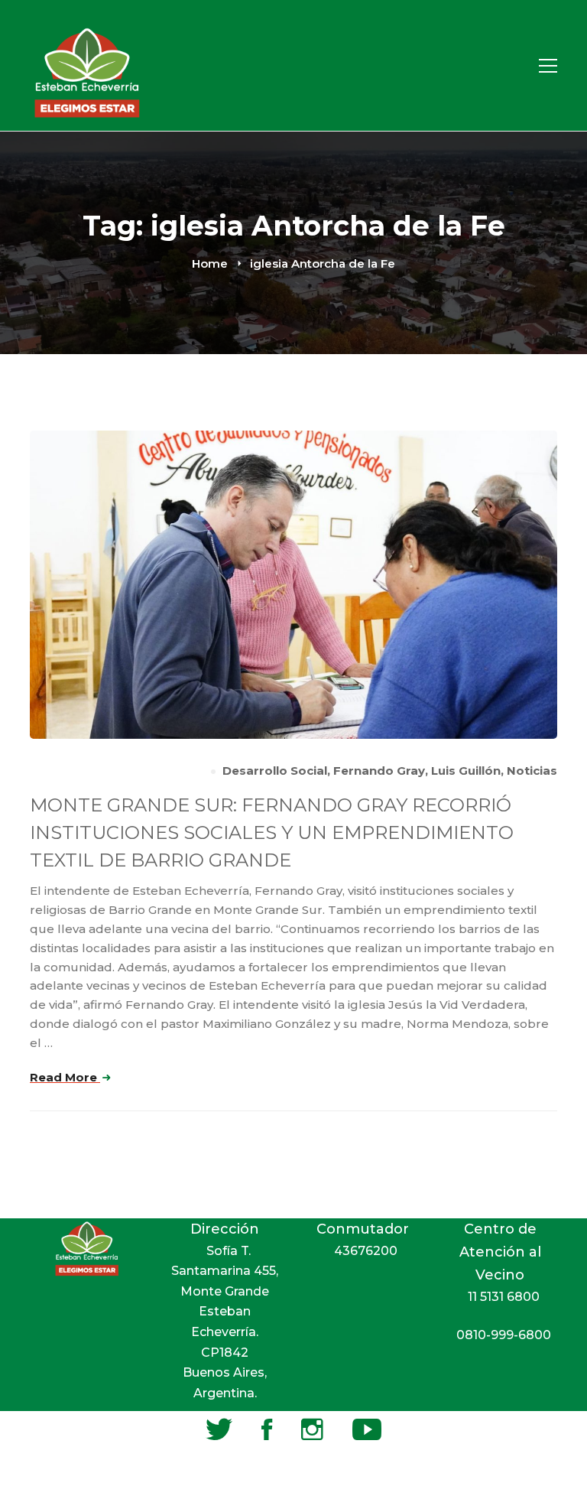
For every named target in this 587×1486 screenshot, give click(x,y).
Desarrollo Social (274, 770)
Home (210, 263)
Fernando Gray (379, 770)
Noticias (532, 770)
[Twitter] (219, 1429)
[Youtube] (367, 1429)
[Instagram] (312, 1429)
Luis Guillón (466, 770)
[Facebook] (267, 1429)
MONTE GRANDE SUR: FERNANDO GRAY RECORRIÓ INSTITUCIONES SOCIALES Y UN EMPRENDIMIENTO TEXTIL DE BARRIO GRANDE (272, 832)
